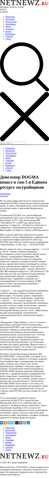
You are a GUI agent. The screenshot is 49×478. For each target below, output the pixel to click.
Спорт (8, 39)
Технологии (11, 21)
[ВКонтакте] (1, 422)
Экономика (10, 24)
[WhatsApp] (24, 422)
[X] (17, 422)
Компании (10, 34)
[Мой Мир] (28, 422)
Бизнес (8, 31)
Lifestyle (9, 36)
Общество (10, 17)
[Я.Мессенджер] (9, 422)
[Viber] (20, 422)
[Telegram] (13, 422)
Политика (10, 19)
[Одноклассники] (5, 422)
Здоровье (9, 29)
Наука (8, 26)
